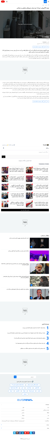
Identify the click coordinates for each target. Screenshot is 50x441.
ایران (22, 388)
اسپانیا (11, 391)
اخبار (46, 5)
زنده (3, 1)
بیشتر (48, 428)
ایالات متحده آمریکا (14, 388)
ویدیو (48, 418)
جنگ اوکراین (37, 388)
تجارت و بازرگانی (46, 410)
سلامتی (23, 413)
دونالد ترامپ (29, 388)
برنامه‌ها (23, 418)
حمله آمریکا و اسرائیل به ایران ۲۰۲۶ (18, 385)
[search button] (15, 377)
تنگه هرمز (17, 391)
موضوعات (47, 404)
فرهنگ (24, 391)
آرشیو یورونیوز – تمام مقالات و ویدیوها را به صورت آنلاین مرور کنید (13, 421)
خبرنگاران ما (47, 421)
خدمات (47, 425)
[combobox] (25, 377)
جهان (43, 5)
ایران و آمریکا (31, 391)
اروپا (48, 407)
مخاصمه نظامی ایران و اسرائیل (33, 385)
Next (48, 413)
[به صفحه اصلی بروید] (45, 1)
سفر (48, 415)
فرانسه (39, 391)
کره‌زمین (23, 410)
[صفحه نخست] (48, 5)
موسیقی (25, 394)
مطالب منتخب (45, 235)
